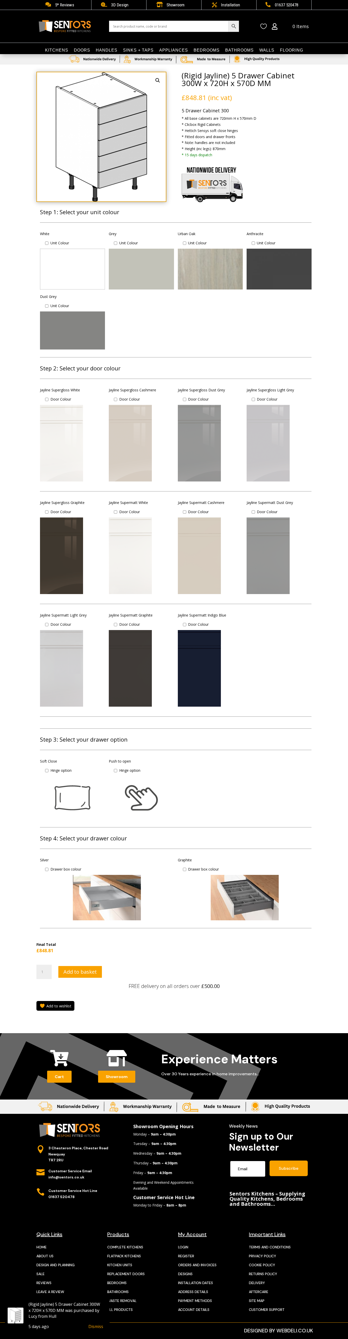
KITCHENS (56, 50)
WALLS (266, 50)
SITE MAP (256, 1300)
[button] (157, 80)
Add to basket (80, 971)
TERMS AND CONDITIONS (270, 1247)
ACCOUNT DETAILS (193, 1309)
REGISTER (186, 1256)
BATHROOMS (239, 50)
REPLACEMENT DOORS (126, 1274)
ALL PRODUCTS (120, 1309)
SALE (40, 1274)
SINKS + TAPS (138, 50)
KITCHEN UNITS (119, 1265)
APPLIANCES (173, 50)
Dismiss (95, 1326)
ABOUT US (44, 1256)
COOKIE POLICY (262, 1265)
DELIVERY (257, 1283)
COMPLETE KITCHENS (125, 1247)
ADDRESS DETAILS (193, 1291)
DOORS (82, 50)
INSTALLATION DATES (195, 1283)
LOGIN (183, 1247)
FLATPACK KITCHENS (124, 1256)
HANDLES (106, 50)
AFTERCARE (258, 1291)
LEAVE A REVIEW (50, 1291)
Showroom (117, 1076)
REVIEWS (43, 1283)
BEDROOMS (207, 50)
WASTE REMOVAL (122, 1300)
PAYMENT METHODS (195, 1300)
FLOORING (291, 50)
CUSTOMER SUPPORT (267, 1309)
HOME (41, 1247)
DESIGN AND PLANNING (55, 1265)
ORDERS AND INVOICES (197, 1265)
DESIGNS (185, 1274)
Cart (59, 1076)
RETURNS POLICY (263, 1274)
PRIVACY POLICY (262, 1256)
